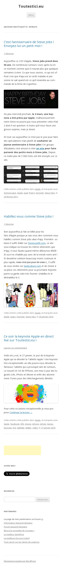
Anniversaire (10, 192)
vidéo (35, 427)
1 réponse (9, 53)
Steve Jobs (50, 192)
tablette (20, 427)
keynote (40, 192)
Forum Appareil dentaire (15, 526)
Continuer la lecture (21, 412)
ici (42, 519)
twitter (28, 427)
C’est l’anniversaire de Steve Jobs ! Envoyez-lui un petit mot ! (29, 44)
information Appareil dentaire (18, 522)
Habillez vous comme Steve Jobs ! (28, 216)
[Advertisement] (22, 450)
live (14, 427)
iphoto (43, 424)
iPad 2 (32, 192)
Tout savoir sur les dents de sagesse (21, 542)
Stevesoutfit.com (36, 243)
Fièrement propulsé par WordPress (20, 561)
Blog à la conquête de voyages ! (19, 530)
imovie (28, 424)
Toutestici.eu (31, 6)
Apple (38, 189)
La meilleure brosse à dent (17, 538)
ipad (26, 192)
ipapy (13, 316)
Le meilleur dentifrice (14, 534)
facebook (15, 424)
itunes (50, 424)
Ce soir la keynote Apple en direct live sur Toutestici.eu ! (29, 338)
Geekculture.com (32, 266)
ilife (22, 424)
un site (40, 148)
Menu (31, 15)
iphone (35, 424)
